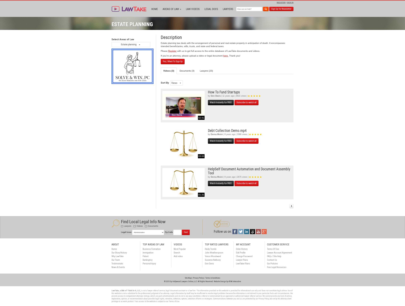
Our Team (116, 260)
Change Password (244, 256)
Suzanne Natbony (213, 260)
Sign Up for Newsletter (281, 9)
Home (154, 9)
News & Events (118, 267)
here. (225, 55)
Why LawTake (118, 256)
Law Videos (193, 9)
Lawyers (228, 9)
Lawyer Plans (242, 260)
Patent (146, 256)
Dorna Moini (217, 134)
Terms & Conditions (212, 278)
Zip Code (169, 232)
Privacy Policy (198, 278)
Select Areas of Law (123, 39)
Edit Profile (241, 252)
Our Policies (272, 263)
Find (186, 232)
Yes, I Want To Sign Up (173, 61)
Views (174, 83)
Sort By (165, 82)
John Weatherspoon (214, 252)
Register (172, 51)
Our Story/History (119, 252)
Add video (178, 256)
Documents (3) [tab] (187, 70)
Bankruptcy (148, 260)
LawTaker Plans (243, 263)
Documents (152, 226)
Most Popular (180, 249)
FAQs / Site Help (274, 256)
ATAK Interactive (235, 281)
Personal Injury (149, 263)
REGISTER (281, 2)
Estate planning (129, 44)
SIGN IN (290, 2)
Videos (139, 226)
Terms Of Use (273, 249)
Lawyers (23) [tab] (206, 70)
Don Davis (216, 96)
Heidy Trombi (210, 249)
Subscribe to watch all (246, 102)
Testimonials (117, 263)
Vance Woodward (213, 256)
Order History (242, 249)
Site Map (188, 278)
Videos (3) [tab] (168, 70)
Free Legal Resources (276, 267)
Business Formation (152, 249)
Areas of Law (171, 9)
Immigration (148, 252)
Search (177, 252)
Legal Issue (126, 232)
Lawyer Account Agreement (279, 252)
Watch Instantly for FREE (221, 102)
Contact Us (272, 260)
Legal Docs (211, 9)
